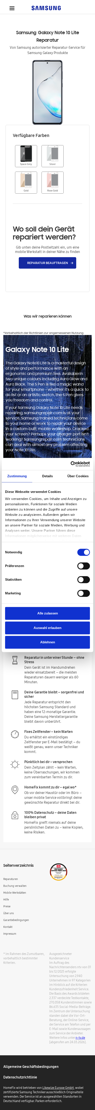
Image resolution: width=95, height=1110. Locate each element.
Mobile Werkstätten (14, 893)
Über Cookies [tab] (78, 476)
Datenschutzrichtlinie (20, 1077)
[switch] (83, 565)
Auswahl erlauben (47, 628)
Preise (6, 906)
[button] (12, 8)
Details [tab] (47, 476)
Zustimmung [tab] (17, 476)
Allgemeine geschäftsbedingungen (31, 1066)
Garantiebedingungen (16, 920)
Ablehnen (47, 642)
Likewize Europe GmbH (58, 1088)
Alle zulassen (47, 613)
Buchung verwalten (15, 886)
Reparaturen (10, 879)
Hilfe (6, 899)
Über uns (8, 913)
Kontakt (7, 927)
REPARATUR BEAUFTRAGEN (47, 262)
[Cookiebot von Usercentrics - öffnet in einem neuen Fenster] (70, 464)
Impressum (9, 934)
